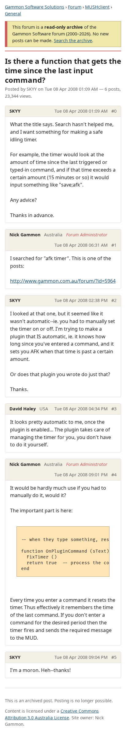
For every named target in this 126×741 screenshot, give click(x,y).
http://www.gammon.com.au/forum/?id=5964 (63, 281)
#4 (114, 475)
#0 (114, 111)
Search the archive (73, 40)
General (13, 13)
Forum (74, 7)
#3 (114, 409)
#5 (114, 657)
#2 (114, 300)
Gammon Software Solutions (34, 7)
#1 (114, 245)
